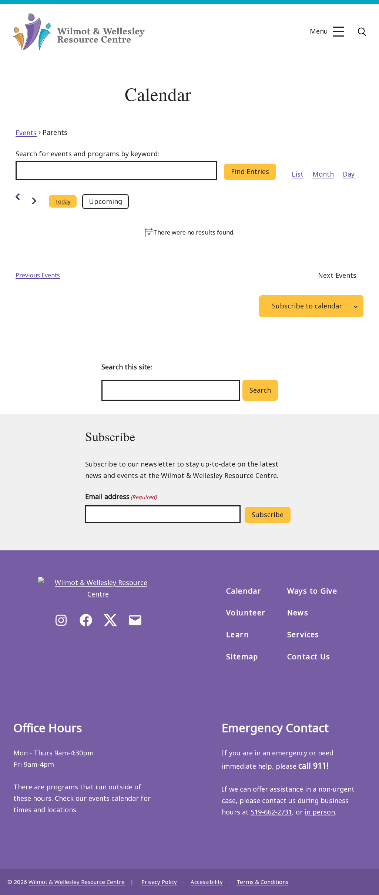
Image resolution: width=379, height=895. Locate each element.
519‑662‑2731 (271, 811)
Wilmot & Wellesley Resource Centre (76, 881)
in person (320, 811)
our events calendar (107, 798)
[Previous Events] (18, 196)
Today (63, 201)
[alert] (189, 233)
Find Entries (250, 171)
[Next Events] (34, 201)
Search (260, 390)
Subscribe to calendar (307, 305)
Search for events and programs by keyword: (87, 154)
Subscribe (268, 514)
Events (26, 132)
